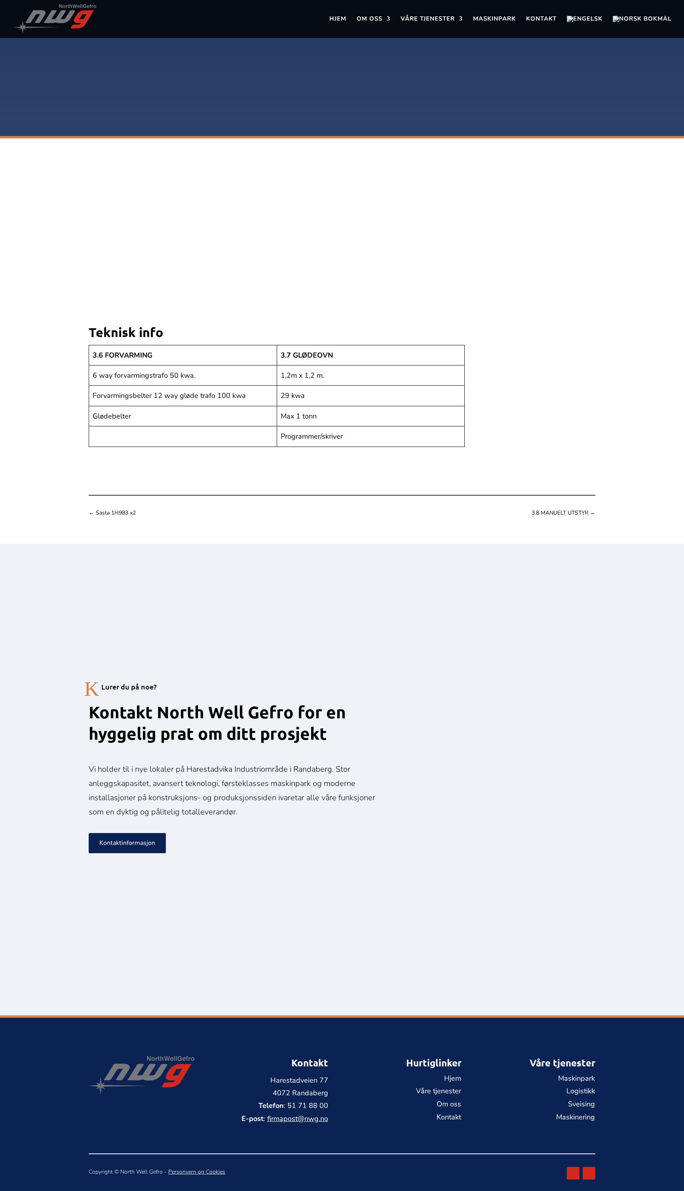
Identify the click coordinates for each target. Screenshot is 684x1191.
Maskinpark (494, 19)
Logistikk (580, 1091)
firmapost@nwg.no (516, 282)
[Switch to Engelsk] (584, 27)
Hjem (337, 19)
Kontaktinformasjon (127, 843)
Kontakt (541, 19)
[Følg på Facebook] (573, 1173)
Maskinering (575, 1117)
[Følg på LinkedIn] (589, 1173)
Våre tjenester (428, 19)
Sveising (581, 1104)
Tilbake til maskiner (124, 50)
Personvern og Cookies (196, 1172)
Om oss (369, 19)
